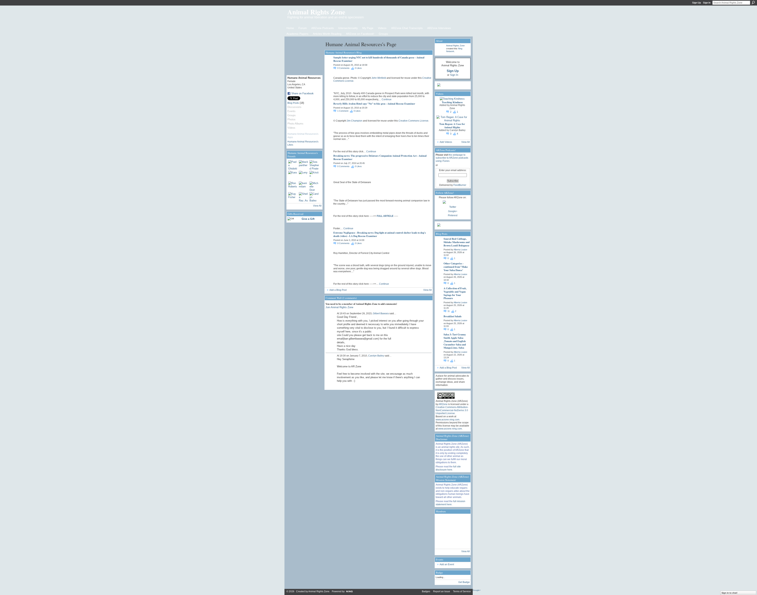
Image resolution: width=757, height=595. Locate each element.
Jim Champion (354, 120)
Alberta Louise (460, 249)
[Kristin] (314, 175)
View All (317, 205)
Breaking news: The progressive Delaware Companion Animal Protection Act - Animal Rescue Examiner (380, 157)
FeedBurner (459, 185)
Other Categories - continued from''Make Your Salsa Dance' (456, 266)
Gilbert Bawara (381, 313)
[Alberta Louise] (441, 520)
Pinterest (452, 215)
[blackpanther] (303, 165)
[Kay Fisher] (293, 197)
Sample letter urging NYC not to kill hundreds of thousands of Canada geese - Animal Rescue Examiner (378, 59)
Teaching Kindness (452, 102)
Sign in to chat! (729, 593)
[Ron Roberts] (293, 186)
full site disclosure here (448, 468)
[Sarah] (463, 542)
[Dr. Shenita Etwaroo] (452, 520)
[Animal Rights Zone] (463, 520)
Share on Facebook (302, 93)
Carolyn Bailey (376, 355)
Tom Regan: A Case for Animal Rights (452, 125)
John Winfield (378, 78)
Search (753, 2)
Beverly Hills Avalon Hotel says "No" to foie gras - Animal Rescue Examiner (374, 103)
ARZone (443, 404)
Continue (387, 99)
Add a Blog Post (338, 290)
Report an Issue (441, 591)
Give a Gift (308, 218)
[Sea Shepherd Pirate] (314, 165)
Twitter (452, 207)
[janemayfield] (452, 531)
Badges (426, 591)
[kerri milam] (303, 186)
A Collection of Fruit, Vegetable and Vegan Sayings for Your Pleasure (455, 293)
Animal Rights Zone (316, 12)
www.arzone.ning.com (447, 419)
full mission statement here (450, 503)
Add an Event (447, 564)
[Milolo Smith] (441, 542)
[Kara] (293, 175)
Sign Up (696, 2)
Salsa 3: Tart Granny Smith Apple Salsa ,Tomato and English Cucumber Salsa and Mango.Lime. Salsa (455, 341)
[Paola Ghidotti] (293, 165)
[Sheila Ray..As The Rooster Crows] (303, 197)
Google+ (452, 211)
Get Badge (464, 582)
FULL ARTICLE (385, 216)
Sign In (706, 2)
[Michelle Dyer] (314, 186)
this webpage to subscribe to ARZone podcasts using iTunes (452, 157)
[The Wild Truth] (452, 542)
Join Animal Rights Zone (339, 307)
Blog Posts (293, 103)
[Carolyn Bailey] (314, 197)
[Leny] (303, 175)
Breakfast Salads (452, 316)
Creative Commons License (413, 120)
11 (448, 311)
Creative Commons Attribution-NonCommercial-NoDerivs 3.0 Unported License (452, 410)
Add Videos (446, 142)
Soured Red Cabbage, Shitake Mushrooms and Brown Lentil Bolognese (457, 242)
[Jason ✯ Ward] (463, 531)
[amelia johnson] (441, 531)
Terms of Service (462, 591)
